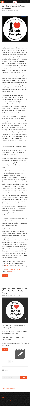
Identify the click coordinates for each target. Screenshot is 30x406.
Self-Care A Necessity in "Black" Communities (13, 7)
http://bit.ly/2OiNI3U (14, 272)
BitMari (7, 266)
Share (5, 275)
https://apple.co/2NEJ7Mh (12, 269)
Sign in (6, 370)
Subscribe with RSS (10, 389)
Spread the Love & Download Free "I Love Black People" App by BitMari (14, 291)
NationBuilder (12, 401)
